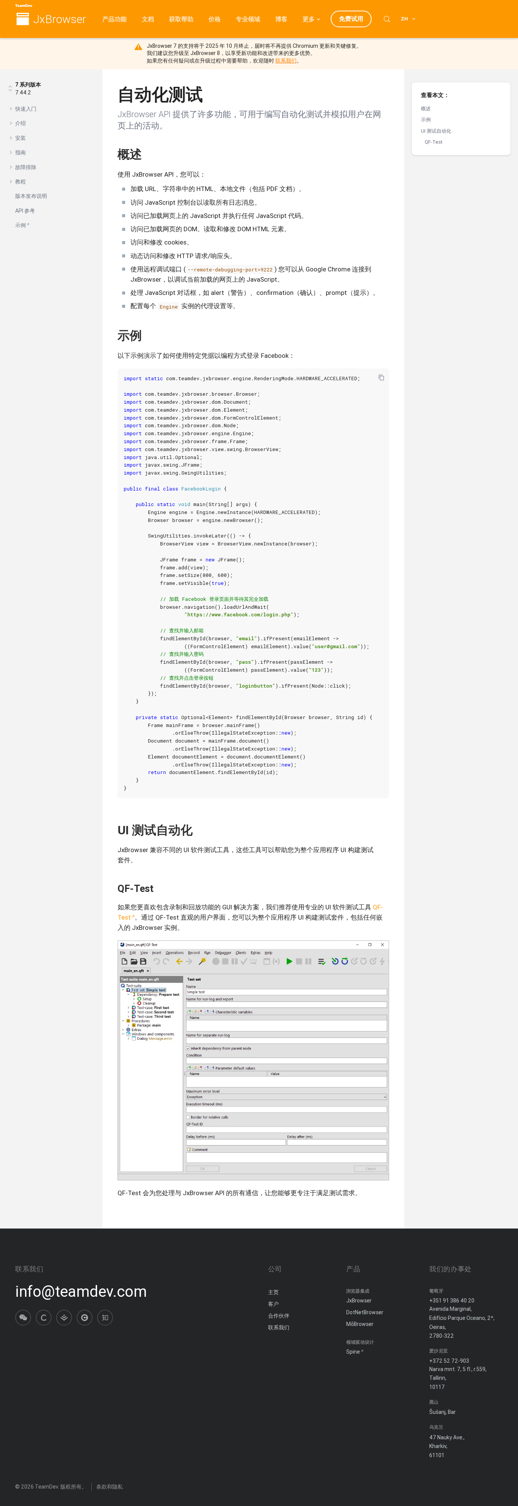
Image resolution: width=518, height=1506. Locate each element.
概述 (426, 108)
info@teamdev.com (81, 1291)
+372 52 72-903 (449, 1360)
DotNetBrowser (364, 1312)
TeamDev (46, 1486)
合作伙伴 (278, 1315)
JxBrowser (59, 19)
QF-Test (434, 142)
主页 (273, 1292)
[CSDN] (44, 1318)
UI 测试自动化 (436, 131)
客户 (273, 1304)
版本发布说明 (31, 196)
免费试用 (351, 18)
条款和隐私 (109, 1486)
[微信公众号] (23, 1318)
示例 (20, 225)
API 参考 (25, 210)
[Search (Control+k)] (386, 19)
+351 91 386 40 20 (451, 1300)
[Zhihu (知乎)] (105, 1318)
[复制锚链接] (150, 154)
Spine (353, 1351)
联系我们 (286, 60)
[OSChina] (85, 1318)
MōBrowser (360, 1324)
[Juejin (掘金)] (64, 1318)
